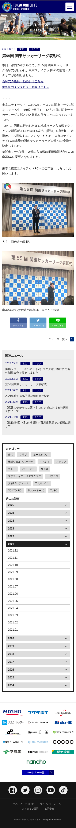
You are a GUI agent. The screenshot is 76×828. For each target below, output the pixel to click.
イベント (45, 461)
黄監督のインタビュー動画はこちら (25, 87)
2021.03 (13, 615)
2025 (11, 512)
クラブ (23, 454)
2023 (11, 528)
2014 (11, 685)
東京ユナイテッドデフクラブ (24, 476)
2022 (11, 536)
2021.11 (13, 557)
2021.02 (13, 622)
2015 (11, 677)
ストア (12, 469)
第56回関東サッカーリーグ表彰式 (26, 384)
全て (10, 454)
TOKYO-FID (15, 490)
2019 (11, 646)
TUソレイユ (42, 483)
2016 (11, 669)
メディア (61, 461)
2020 (11, 638)
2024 (11, 520)
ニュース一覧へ (58, 339)
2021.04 (13, 608)
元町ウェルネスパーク (20, 461)
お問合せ (49, 808)
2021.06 (13, 593)
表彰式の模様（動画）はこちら (22, 81)
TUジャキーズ (36, 490)
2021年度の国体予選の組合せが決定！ (28, 395)
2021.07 (13, 586)
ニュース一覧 (18, 16)
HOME (5, 16)
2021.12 (13, 550)
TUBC (53, 490)
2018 (11, 654)
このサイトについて (23, 804)
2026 (11, 505)
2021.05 (13, 600)
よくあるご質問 (30, 808)
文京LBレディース (18, 483)
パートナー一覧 (35, 772)
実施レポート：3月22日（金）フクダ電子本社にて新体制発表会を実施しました (37, 370)
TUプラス (52, 476)
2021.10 (13, 565)
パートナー (28, 469)
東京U (44, 469)
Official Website (25, 7)
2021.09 (13, 572)
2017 (11, 661)
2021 (11, 544)
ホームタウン (41, 454)
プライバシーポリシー (51, 804)
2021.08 (13, 579)
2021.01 (13, 629)
